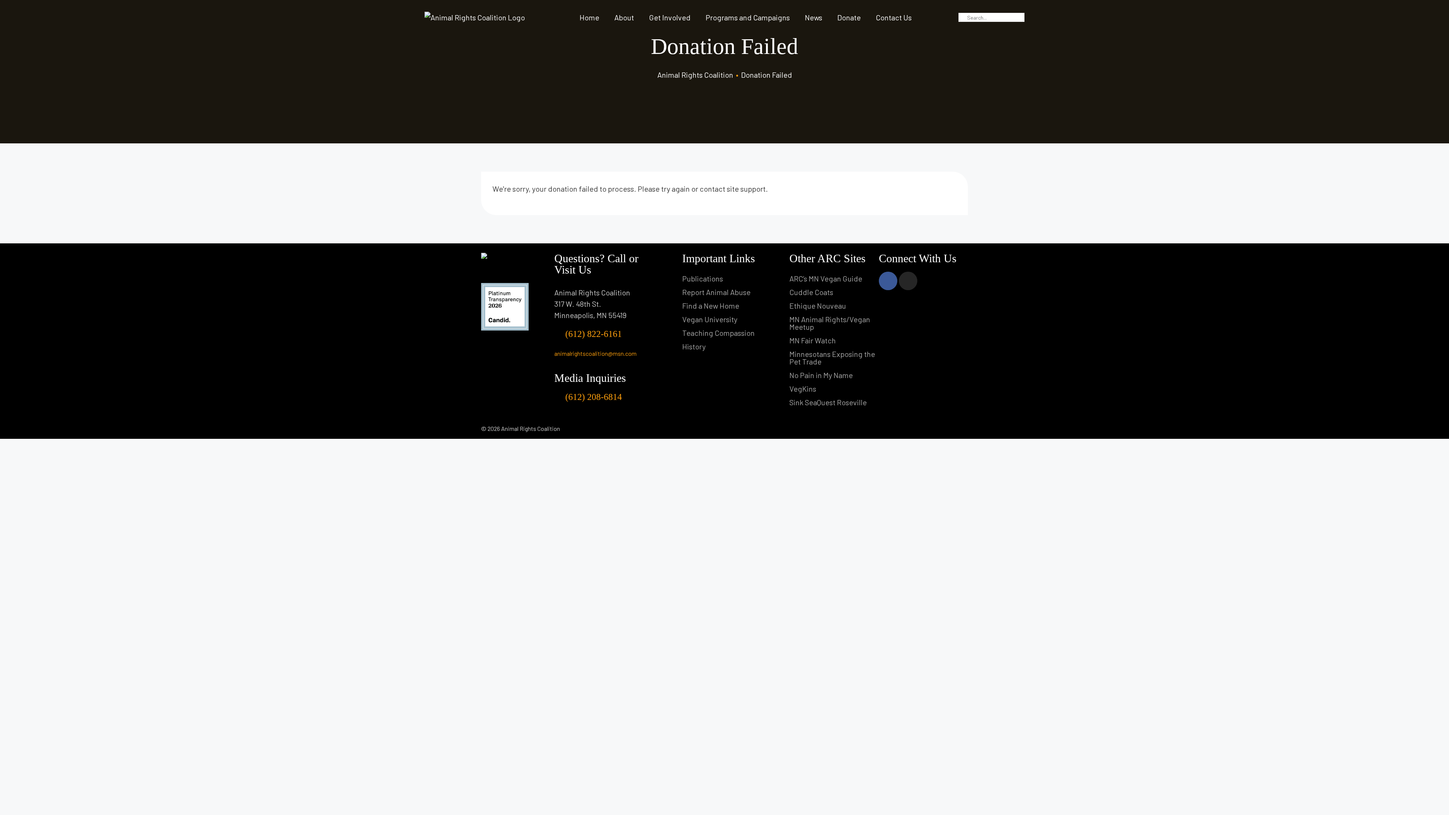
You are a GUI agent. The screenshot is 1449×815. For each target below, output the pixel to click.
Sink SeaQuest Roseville (828, 402)
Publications (702, 278)
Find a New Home (710, 305)
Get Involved (670, 17)
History (694, 346)
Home (589, 17)
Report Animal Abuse (716, 292)
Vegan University (709, 319)
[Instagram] (908, 281)
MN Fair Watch (812, 340)
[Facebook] (888, 281)
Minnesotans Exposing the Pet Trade (832, 357)
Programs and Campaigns (748, 17)
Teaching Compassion (718, 332)
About (624, 17)
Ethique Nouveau (817, 305)
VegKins (802, 388)
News (813, 17)
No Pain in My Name (821, 375)
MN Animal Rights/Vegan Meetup (829, 323)
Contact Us (894, 17)
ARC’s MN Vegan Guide (825, 278)
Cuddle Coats (811, 292)
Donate (849, 17)
